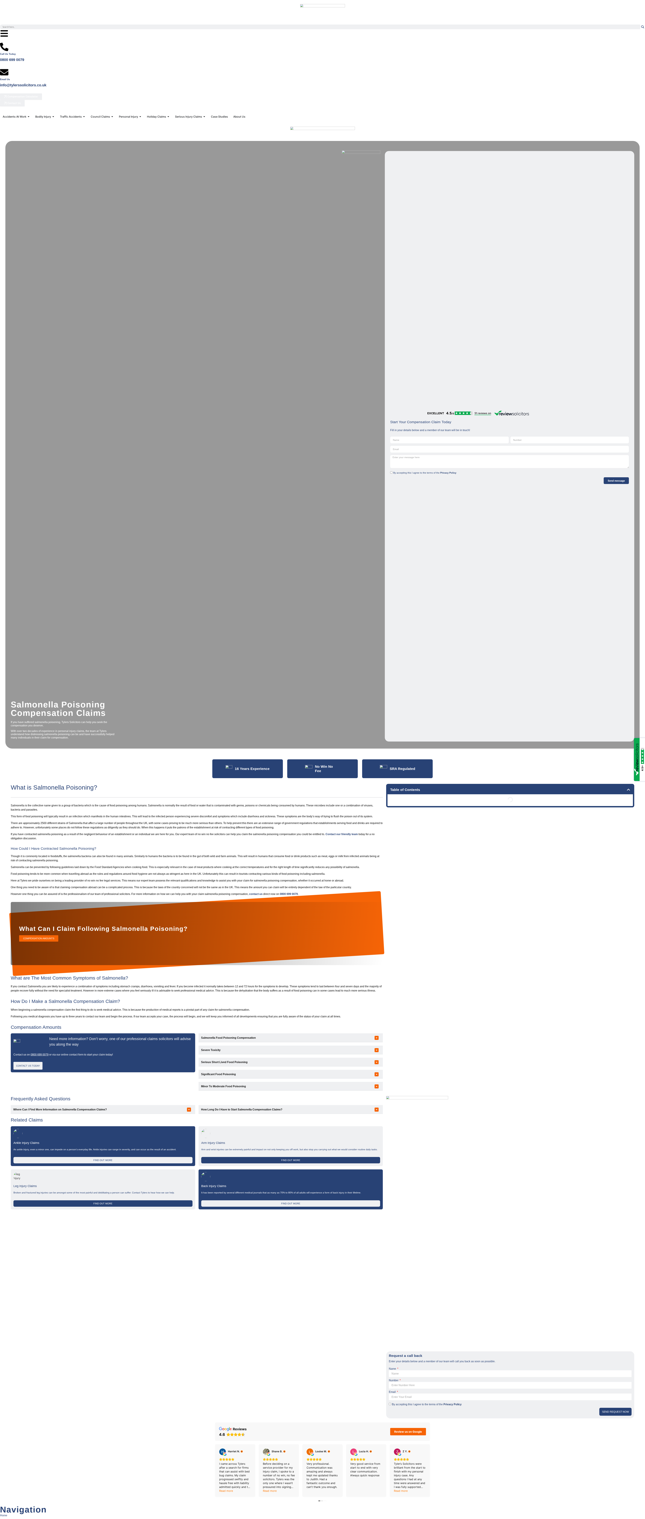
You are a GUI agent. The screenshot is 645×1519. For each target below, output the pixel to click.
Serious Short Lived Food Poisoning (224, 1062)
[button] (291, 1037)
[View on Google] (222, 1451)
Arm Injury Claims (213, 1143)
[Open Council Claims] (112, 117)
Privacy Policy (448, 473)
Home (3, 1515)
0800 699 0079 (12, 60)
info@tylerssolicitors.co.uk (23, 85)
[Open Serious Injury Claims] (204, 117)
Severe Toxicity (211, 1050)
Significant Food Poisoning (218, 1074)
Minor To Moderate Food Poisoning (223, 1086)
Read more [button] (226, 1490)
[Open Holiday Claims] (168, 117)
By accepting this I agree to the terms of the (424, 473)
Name (393, 1368)
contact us (256, 894)
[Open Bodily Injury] (53, 117)
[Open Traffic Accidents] (84, 117)
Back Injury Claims (213, 1186)
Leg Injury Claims (25, 1186)
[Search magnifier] (642, 27)
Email (392, 1391)
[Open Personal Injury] (140, 117)
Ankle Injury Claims (26, 1143)
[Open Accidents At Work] (28, 117)
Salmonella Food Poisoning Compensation (228, 1037)
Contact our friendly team (342, 834)
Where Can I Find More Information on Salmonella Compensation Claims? (60, 1109)
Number (394, 1380)
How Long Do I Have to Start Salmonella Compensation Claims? (241, 1109)
